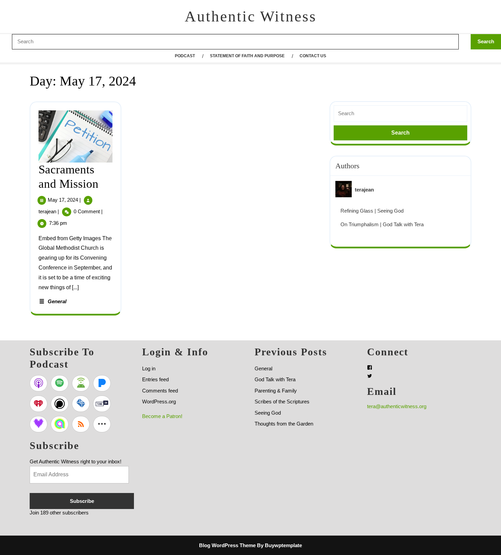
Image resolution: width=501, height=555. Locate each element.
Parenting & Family (276, 391)
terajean (47, 211)
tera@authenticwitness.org (396, 406)
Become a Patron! (162, 416)
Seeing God (268, 413)
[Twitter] (369, 376)
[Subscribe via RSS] (81, 424)
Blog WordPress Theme (227, 545)
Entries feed (155, 379)
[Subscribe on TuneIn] (102, 404)
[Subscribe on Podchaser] (60, 404)
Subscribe (82, 501)
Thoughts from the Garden (284, 424)
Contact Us (313, 55)
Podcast (185, 55)
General (57, 301)
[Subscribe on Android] (81, 383)
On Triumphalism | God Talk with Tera (382, 224)
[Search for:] (400, 113)
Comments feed (160, 391)
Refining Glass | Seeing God (372, 211)
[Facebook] (369, 367)
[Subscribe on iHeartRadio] (38, 404)
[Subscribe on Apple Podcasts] (38, 383)
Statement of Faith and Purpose (247, 55)
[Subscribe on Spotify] (60, 383)
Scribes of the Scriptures (282, 401)
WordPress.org (159, 401)
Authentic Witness (251, 16)
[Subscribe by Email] (81, 404)
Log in (148, 368)
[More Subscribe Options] (102, 424)
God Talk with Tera (275, 379)
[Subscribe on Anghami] (60, 424)
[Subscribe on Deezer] (38, 424)
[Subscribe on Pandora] (102, 383)
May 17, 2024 (63, 200)
